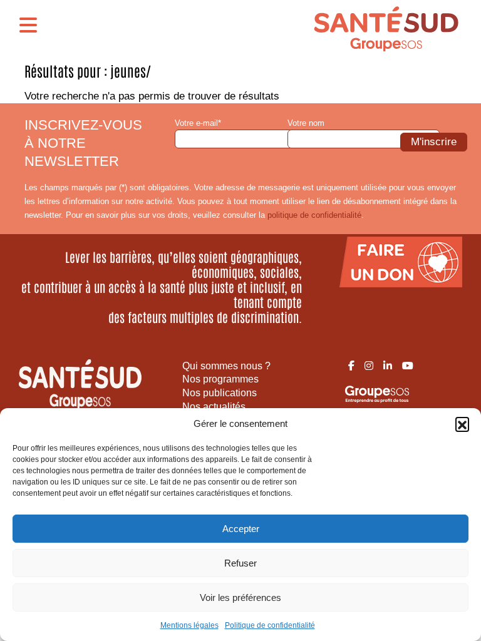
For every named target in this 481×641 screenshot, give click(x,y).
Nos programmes (220, 379)
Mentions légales (189, 625)
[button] (462, 424)
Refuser (240, 563)
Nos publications (219, 392)
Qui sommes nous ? (226, 366)
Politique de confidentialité (270, 625)
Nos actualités (214, 406)
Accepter (240, 528)
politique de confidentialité (314, 215)
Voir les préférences (240, 597)
